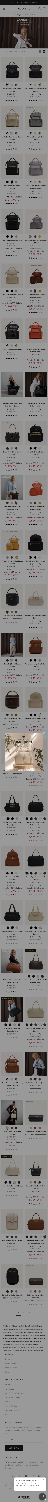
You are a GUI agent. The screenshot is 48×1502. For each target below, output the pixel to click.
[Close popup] (43, 1479)
